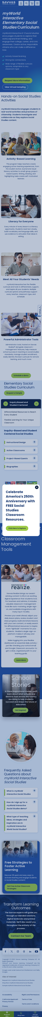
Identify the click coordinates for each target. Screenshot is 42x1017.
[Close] (36, 487)
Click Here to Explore (17, 528)
